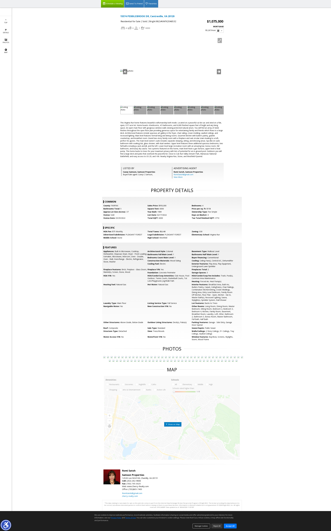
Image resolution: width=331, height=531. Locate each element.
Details (6, 32)
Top (5, 23)
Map (5, 52)
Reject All (216, 526)
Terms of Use (130, 517)
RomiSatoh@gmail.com (183, 174)
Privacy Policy (116, 517)
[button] (6, 525)
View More (178, 177)
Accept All (230, 526)
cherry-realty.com (130, 496)
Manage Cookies (201, 526)
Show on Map (174, 424)
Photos (6, 42)
